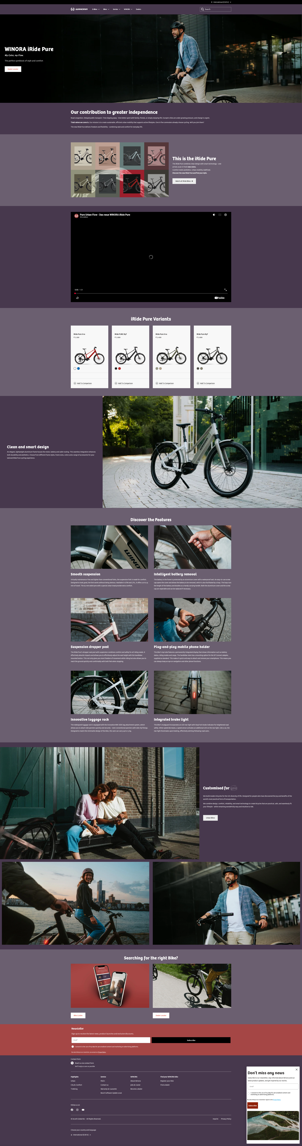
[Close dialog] (297, 1069)
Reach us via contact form (84, 1063)
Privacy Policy (226, 1119)
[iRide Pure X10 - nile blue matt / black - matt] (78, 368)
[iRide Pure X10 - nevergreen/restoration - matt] (157, 368)
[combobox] (215, 9)
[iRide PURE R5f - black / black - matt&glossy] (116, 368)
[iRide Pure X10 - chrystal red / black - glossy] (75, 368)
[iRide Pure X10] (89, 354)
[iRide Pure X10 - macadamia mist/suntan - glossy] (160, 368)
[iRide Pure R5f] (212, 354)
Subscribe (191, 1040)
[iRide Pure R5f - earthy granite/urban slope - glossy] (198, 368)
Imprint (215, 1119)
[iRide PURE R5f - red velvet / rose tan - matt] (119, 368)
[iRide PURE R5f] (130, 354)
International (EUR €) (221, 2)
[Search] (202, 9)
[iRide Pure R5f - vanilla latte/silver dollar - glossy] (201, 368)
